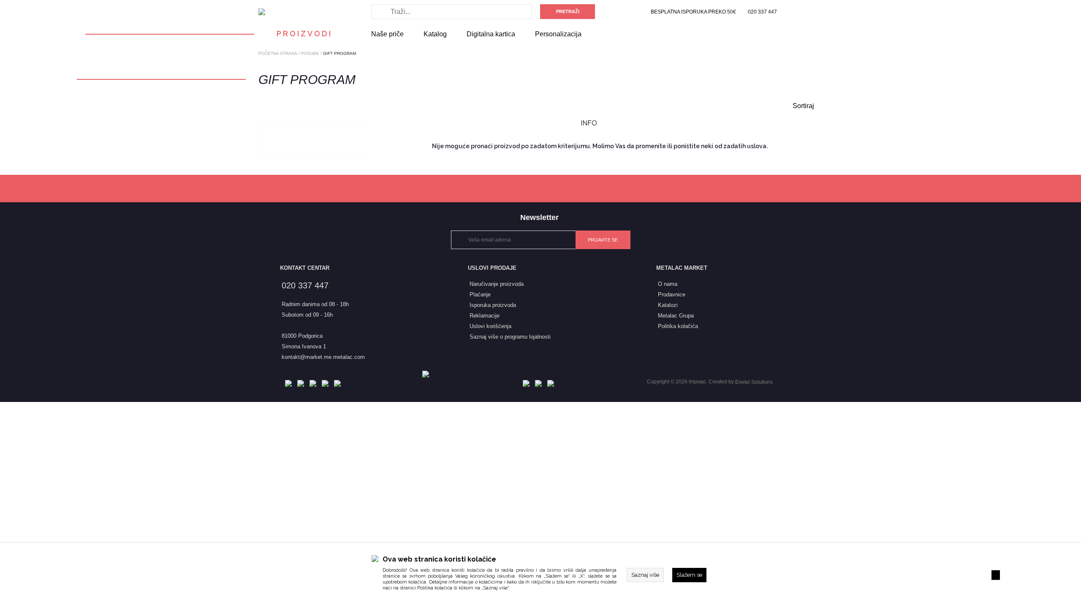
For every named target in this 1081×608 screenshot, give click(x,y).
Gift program (339, 53)
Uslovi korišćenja (490, 326)
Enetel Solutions (754, 382)
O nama (667, 284)
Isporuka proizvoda (493, 305)
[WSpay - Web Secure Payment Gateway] (427, 374)
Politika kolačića (434, 588)
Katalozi (668, 305)
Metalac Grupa (676, 315)
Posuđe (310, 53)
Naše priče (387, 34)
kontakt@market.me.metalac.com (323, 357)
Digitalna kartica (491, 34)
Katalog (435, 34)
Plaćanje (480, 294)
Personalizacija (558, 34)
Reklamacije (485, 315)
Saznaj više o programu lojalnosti (510, 337)
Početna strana (277, 53)
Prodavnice (671, 294)
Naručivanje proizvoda (497, 284)
